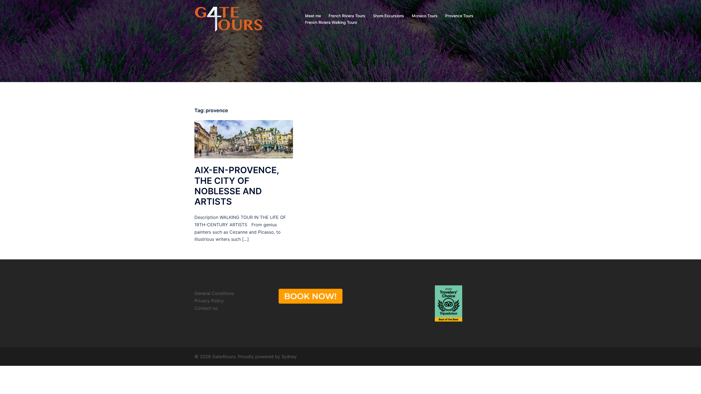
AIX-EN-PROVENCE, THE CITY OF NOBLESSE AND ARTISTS (236, 186)
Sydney (289, 356)
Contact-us (206, 308)
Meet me (313, 15)
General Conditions (214, 293)
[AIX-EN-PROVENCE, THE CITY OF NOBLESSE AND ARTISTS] (243, 138)
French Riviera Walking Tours (331, 22)
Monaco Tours (425, 15)
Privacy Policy (209, 300)
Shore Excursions (388, 15)
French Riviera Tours (347, 15)
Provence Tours (459, 15)
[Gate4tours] (228, 18)
